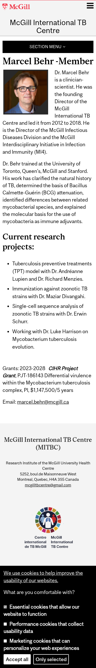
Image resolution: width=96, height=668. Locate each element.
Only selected (51, 659)
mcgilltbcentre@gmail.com (48, 485)
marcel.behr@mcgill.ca (43, 402)
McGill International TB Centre (48, 26)
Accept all (17, 659)
